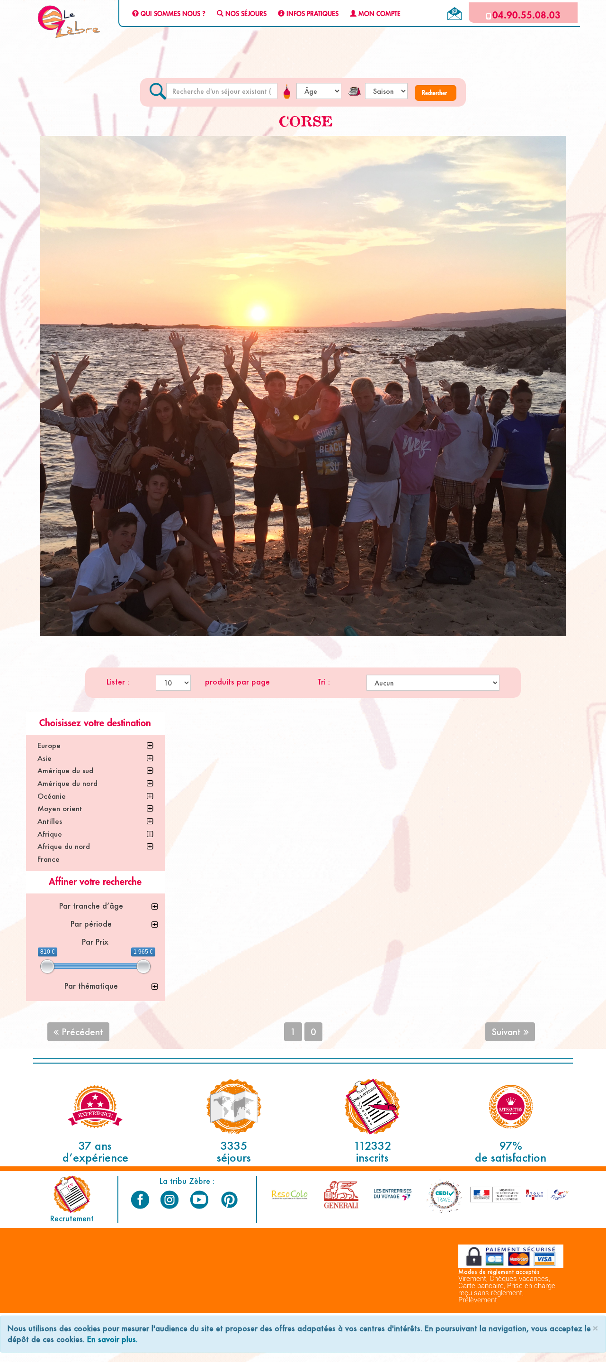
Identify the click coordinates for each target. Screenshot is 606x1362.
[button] (435, 93)
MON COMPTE (378, 14)
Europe (49, 745)
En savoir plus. (112, 1339)
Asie (44, 758)
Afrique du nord (63, 846)
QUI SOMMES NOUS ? (172, 14)
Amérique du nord (67, 783)
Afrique (49, 834)
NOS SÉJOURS (245, 14)
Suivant (507, 1031)
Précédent (81, 1031)
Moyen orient (59, 808)
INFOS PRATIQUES (312, 14)
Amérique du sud (65, 770)
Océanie (51, 796)
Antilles (49, 821)
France (48, 859)
